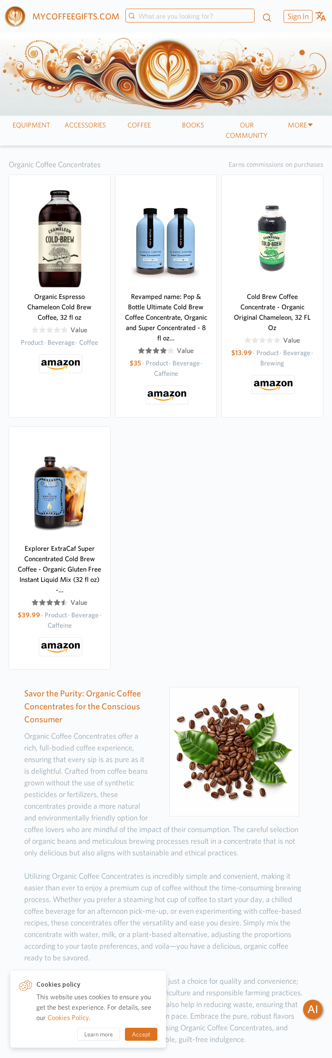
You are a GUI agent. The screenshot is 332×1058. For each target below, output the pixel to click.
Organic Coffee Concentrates (55, 164)
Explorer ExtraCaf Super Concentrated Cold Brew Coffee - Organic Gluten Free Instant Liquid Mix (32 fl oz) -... (59, 569)
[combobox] (190, 16)
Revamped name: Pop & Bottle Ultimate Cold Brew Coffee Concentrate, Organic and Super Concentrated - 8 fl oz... (166, 317)
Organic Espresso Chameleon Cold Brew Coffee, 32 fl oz (59, 307)
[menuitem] (297, 16)
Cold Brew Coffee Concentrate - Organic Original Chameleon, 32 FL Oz (272, 312)
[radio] (35, 330)
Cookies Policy (68, 1017)
